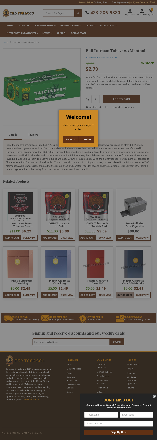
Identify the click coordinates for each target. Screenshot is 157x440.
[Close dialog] (154, 396)
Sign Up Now (118, 432)
